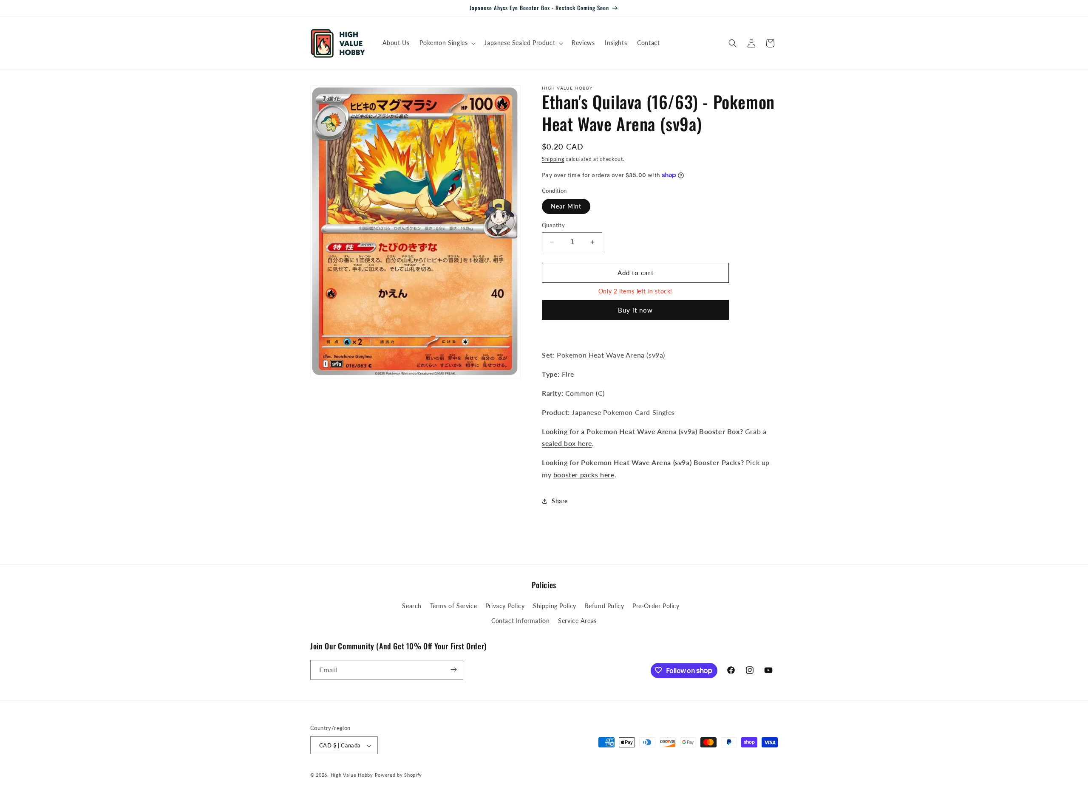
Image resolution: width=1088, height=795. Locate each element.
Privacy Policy (504, 605)
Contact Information (520, 621)
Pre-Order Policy (656, 605)
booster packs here (584, 475)
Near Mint (566, 206)
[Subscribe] (453, 669)
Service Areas (577, 621)
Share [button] (560, 501)
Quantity (553, 225)
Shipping (553, 159)
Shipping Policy (554, 605)
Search (412, 605)
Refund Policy (604, 605)
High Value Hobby (352, 775)
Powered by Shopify (398, 775)
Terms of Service (453, 605)
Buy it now (635, 310)
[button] (446, 43)
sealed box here (567, 443)
